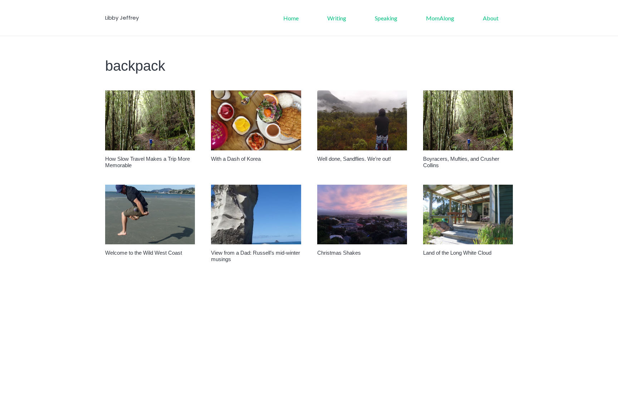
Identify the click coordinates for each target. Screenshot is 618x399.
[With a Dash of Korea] (256, 120)
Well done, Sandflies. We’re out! (354, 159)
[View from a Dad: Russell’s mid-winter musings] (256, 215)
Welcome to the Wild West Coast (143, 253)
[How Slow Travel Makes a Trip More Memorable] (150, 120)
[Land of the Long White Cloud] (468, 215)
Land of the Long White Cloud (457, 253)
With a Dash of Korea (236, 159)
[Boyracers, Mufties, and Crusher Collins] (468, 120)
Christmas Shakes (339, 253)
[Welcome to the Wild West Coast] (150, 215)
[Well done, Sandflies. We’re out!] (362, 120)
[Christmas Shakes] (362, 215)
